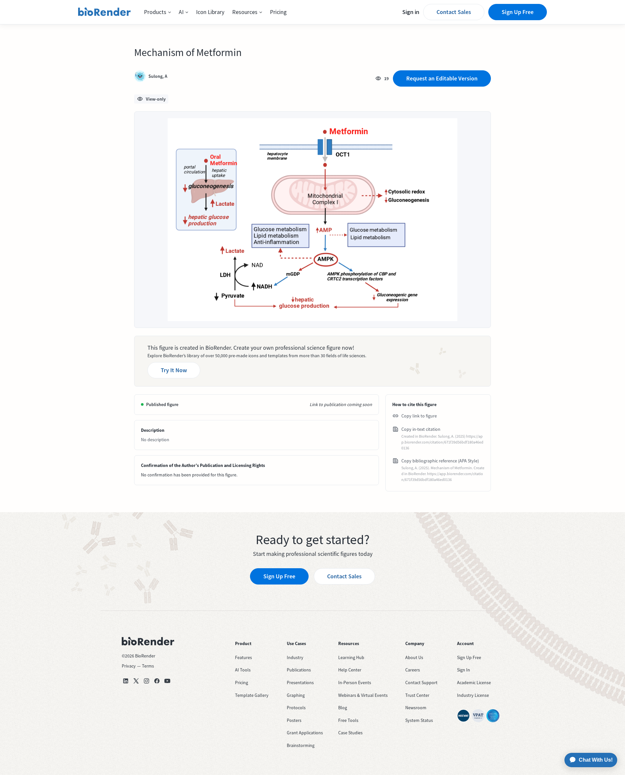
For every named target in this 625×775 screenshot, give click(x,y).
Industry (295, 657)
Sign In (463, 670)
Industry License (473, 695)
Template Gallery (252, 695)
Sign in (410, 12)
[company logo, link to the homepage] (104, 12)
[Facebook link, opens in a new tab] (157, 681)
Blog (342, 708)
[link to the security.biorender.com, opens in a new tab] (463, 715)
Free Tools (348, 720)
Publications (299, 670)
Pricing (278, 12)
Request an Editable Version (442, 78)
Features (243, 657)
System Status (419, 720)
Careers (412, 670)
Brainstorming (300, 745)
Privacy (129, 666)
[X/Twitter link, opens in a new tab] (136, 681)
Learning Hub (351, 657)
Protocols (296, 708)
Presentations (300, 682)
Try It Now (174, 370)
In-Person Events (354, 682)
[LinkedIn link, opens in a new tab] (126, 681)
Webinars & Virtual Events (363, 695)
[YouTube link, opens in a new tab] (167, 681)
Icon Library (210, 12)
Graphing (296, 695)
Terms (148, 666)
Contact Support (421, 682)
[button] (157, 12)
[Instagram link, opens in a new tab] (146, 681)
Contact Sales (454, 12)
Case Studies (350, 733)
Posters (294, 720)
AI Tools (243, 670)
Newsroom (415, 708)
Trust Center (417, 695)
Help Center (349, 670)
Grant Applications (305, 733)
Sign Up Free (518, 12)
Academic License (474, 682)
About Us (414, 657)
